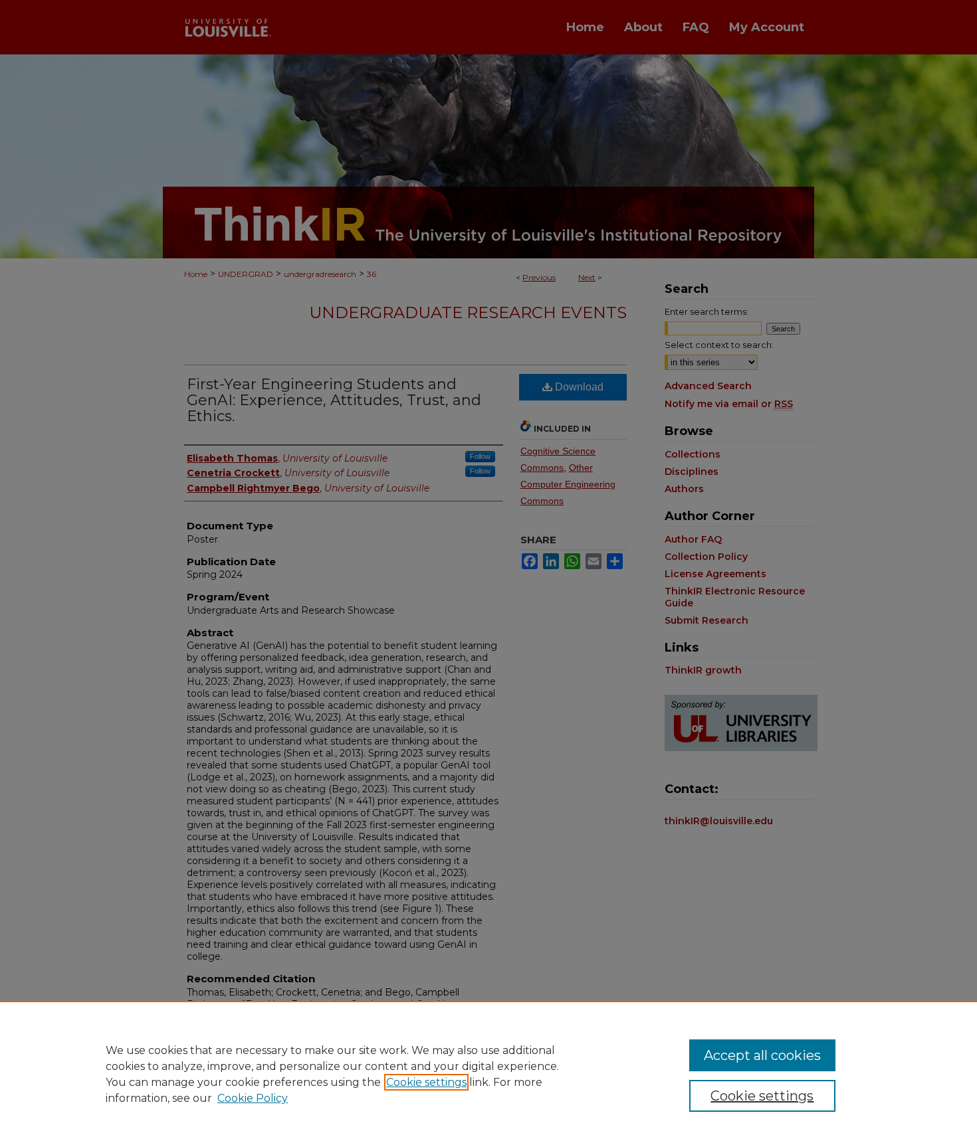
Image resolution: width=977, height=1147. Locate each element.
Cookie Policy (252, 1098)
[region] (488, 1074)
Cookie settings (426, 1082)
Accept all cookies (762, 1055)
